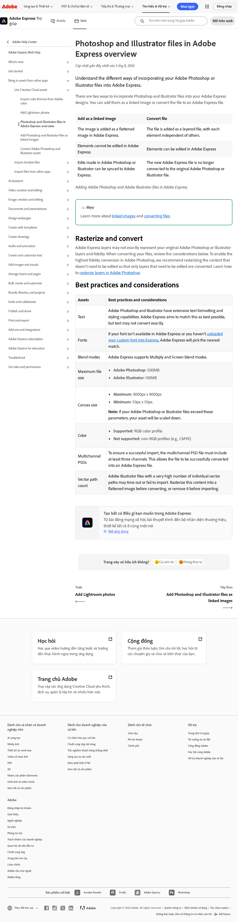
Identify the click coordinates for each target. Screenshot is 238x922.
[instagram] (54, 908)
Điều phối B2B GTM (79, 763)
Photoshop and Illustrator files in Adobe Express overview (43, 124)
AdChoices (225, 914)
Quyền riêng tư (172, 907)
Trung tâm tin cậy (17, 858)
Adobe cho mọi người (19, 870)
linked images (124, 216)
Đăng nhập (224, 6)
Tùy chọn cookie (219, 907)
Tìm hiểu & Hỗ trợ (154, 6)
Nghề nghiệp (14, 820)
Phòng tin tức (14, 833)
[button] (207, 6)
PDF (9, 763)
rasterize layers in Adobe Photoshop (109, 272)
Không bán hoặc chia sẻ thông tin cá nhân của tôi (184, 914)
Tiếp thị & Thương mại (115, 6)
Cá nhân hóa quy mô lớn (81, 738)
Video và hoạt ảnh (17, 756)
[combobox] (171, 21)
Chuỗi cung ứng (16, 852)
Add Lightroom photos (35, 113)
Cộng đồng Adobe (198, 745)
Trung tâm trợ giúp (198, 733)
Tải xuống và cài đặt (199, 739)
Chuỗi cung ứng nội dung (82, 744)
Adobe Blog (13, 877)
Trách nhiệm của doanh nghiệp (24, 839)
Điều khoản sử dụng (196, 907)
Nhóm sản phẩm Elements (22, 775)
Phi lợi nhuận (135, 739)
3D (9, 769)
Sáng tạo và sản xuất (79, 756)
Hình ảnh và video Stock (21, 781)
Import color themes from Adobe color (41, 101)
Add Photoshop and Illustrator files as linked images (44, 137)
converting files (157, 216)
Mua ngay (188, 6)
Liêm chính (13, 864)
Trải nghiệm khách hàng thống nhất (88, 750)
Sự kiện (11, 827)
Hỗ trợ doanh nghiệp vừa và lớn (205, 758)
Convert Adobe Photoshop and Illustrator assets (40, 151)
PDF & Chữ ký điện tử (75, 6)
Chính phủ (133, 745)
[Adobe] (9, 6)
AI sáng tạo (13, 738)
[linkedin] (71, 908)
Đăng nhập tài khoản (19, 808)
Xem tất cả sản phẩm (19, 788)
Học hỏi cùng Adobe (199, 752)
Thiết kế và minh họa (19, 750)
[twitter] (62, 908)
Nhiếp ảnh (13, 744)
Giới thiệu (13, 814)
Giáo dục (133, 733)
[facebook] (46, 908)
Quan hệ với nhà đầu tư (20, 845)
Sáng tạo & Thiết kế (36, 6)
